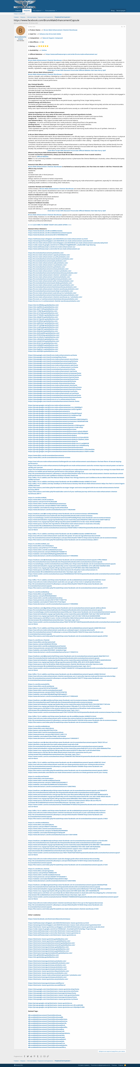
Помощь (114, 1065)
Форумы (27, 10)
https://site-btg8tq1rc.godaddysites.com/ (43, 349)
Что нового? (37, 10)
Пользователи (50, 10)
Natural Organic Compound (52, 38)
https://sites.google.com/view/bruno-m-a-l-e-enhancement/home (51, 399)
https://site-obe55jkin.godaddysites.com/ (43, 351)
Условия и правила (83, 1065)
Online (44, 50)
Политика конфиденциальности (100, 1065)
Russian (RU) (19, 1065)
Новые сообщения (19, 14)
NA (42, 42)
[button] (43, 10)
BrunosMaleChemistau (21, 23)
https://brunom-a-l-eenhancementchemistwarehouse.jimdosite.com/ (53, 299)
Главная (18, 10)
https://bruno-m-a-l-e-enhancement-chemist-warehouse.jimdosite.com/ (54, 301)
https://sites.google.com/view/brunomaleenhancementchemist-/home (53, 401)
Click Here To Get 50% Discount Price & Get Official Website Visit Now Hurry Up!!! (77, 70)
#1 (124, 27)
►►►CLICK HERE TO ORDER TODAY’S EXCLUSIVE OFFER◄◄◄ (49, 225)
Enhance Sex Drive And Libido (50, 34)
